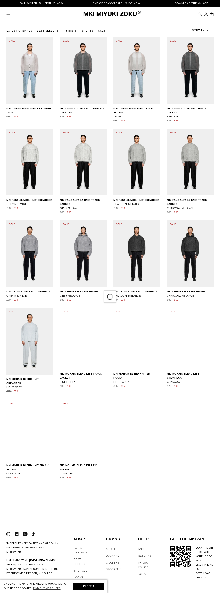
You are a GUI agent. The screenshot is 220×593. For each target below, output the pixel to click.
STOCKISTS (113, 572)
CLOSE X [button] (88, 586)
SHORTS (87, 30)
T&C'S (142, 576)
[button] (8, 14)
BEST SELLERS (48, 30)
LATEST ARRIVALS (19, 30)
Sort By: (184, 30)
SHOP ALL (80, 573)
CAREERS (112, 565)
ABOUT (110, 551)
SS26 (101, 30)
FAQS (141, 551)
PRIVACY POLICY (144, 568)
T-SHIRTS (70, 30)
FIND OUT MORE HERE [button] (46, 588)
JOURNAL (112, 558)
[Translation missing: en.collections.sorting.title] (193, 30)
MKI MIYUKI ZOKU (110, 14)
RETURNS (144, 558)
